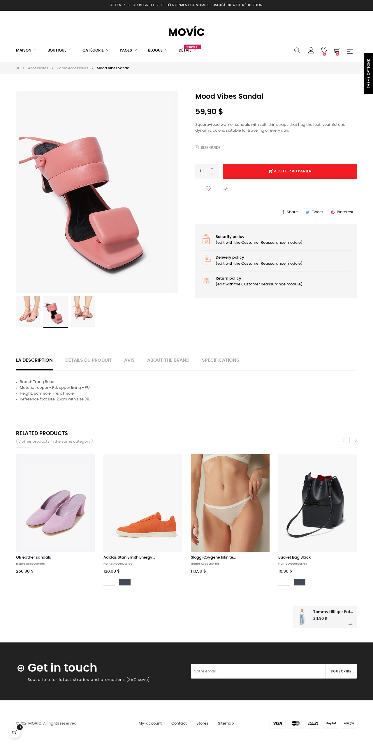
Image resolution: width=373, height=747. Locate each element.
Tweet (317, 212)
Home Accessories (30, 563)
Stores (202, 723)
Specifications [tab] (220, 360)
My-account (150, 723)
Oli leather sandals (33, 557)
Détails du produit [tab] (88, 360)
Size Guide (211, 148)
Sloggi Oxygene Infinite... (213, 557)
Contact (179, 723)
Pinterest (345, 212)
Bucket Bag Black (294, 557)
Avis (129, 360)
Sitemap (226, 723)
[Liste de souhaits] (208, 188)
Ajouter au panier (292, 171)
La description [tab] (34, 360)
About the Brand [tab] (168, 360)
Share (292, 212)
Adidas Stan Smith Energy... (129, 557)
